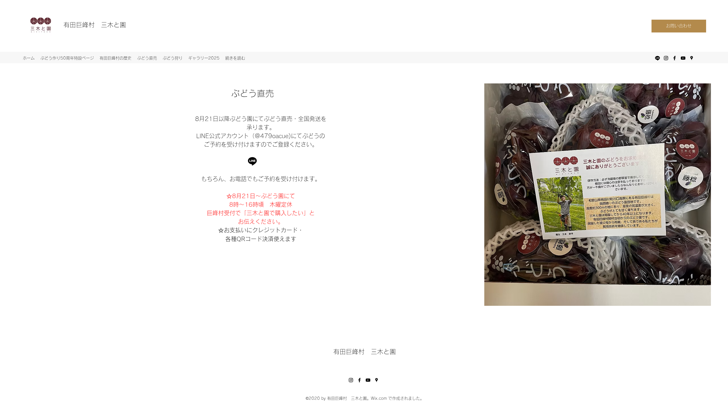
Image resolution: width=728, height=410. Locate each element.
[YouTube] (368, 380)
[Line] (657, 58)
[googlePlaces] (691, 58)
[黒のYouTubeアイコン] (683, 58)
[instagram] (666, 58)
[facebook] (674, 58)
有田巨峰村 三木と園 (94, 25)
